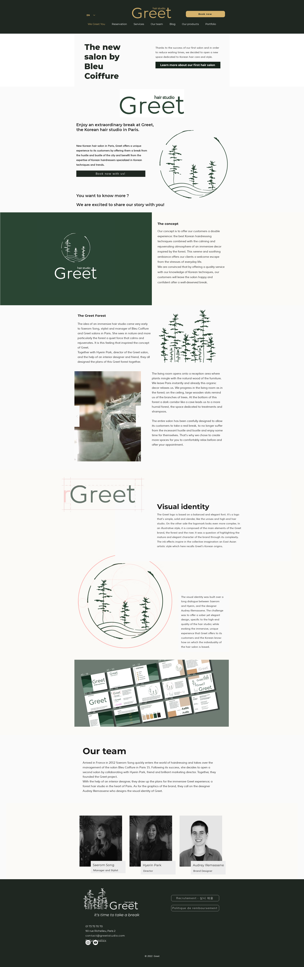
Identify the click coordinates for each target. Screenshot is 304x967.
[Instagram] (88, 942)
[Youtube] (95, 942)
